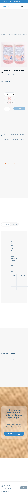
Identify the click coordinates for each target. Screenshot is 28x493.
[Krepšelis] (18, 6)
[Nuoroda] (14, 6)
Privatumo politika (5, 491)
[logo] (5, 6)
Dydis (2, 93)
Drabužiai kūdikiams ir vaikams (15, 34)
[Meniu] (26, 6)
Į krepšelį (19, 108)
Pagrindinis (3, 34)
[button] (26, 108)
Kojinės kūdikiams (7, 36)
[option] (9, 94)
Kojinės (25, 34)
